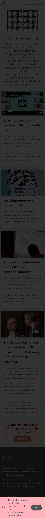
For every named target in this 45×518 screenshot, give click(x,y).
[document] (22, 259)
